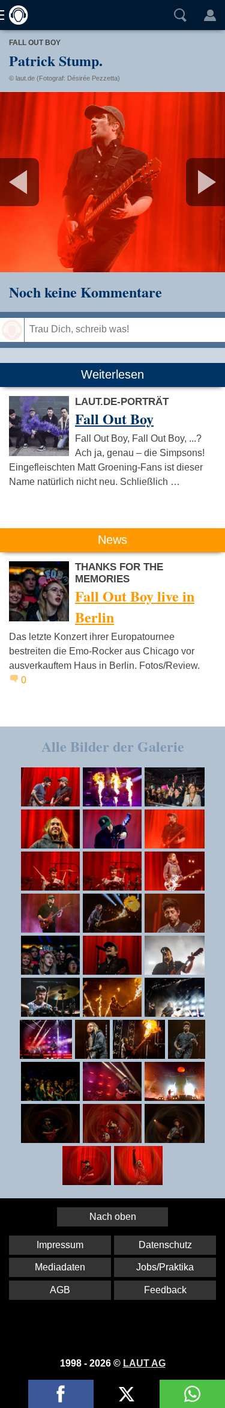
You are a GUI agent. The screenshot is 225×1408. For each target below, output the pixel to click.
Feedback (165, 1290)
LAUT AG (144, 1363)
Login (210, 15)
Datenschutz (165, 1245)
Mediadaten (60, 1267)
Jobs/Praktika (165, 1267)
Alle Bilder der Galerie (112, 746)
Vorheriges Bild (37, 182)
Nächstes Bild (112, 182)
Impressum (60, 1245)
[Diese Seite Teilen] (61, 1394)
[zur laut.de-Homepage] (15, 15)
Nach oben (112, 1216)
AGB (60, 1290)
